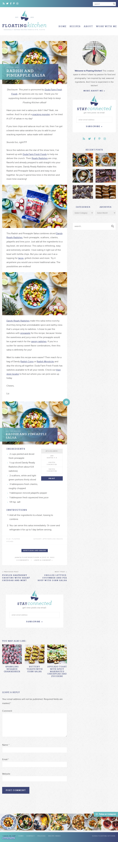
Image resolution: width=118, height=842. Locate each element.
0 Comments (23, 560)
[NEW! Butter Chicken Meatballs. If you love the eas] (92, 822)
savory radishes (38, 341)
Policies (42, 836)
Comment (7, 710)
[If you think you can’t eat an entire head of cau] (75, 822)
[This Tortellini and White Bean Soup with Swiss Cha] (8, 822)
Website (6, 773)
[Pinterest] (14, 3)
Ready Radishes (40, 158)
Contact (30, 836)
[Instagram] (17, 3)
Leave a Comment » (43, 560)
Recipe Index (54, 836)
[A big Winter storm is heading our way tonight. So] (42, 822)
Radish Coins (27, 361)
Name (5, 744)
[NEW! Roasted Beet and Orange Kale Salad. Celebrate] (25, 822)
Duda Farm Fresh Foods (35, 154)
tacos (20, 258)
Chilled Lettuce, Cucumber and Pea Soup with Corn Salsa (52, 576)
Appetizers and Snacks (34, 550)
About (88, 26)
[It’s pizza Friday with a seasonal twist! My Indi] (59, 822)
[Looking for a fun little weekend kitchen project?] (109, 822)
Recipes (75, 26)
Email (5, 759)
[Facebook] (11, 3)
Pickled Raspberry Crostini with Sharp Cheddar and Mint (16, 576)
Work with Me (106, 26)
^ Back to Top (9, 836)
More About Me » (94, 90)
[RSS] (3, 3)
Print (52, 478)
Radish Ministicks (45, 361)
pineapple (25, 333)
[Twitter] (7, 3)
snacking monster (41, 114)
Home (62, 26)
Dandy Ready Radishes (17, 320)
